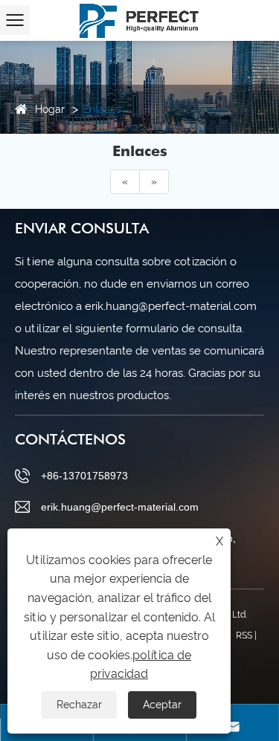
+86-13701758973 (84, 476)
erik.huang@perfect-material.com (120, 507)
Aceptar (162, 705)
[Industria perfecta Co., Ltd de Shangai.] (139, 19)
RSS (244, 635)
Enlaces (102, 109)
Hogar (50, 109)
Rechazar (79, 705)
